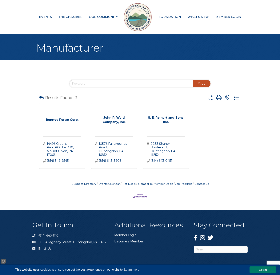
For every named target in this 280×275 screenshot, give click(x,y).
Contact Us (201, 183)
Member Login (228, 17)
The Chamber (70, 17)
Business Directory (83, 183)
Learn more (131, 269)
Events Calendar (109, 183)
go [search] (204, 83)
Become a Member (128, 241)
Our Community (103, 17)
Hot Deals (128, 183)
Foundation (170, 17)
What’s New (198, 17)
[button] (41, 97)
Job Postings (183, 183)
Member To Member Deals (155, 183)
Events (45, 17)
